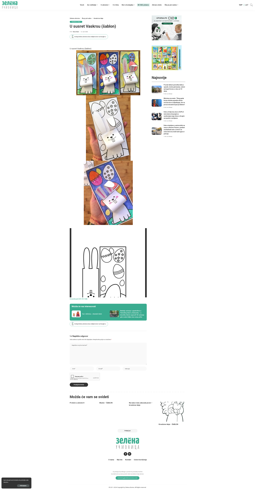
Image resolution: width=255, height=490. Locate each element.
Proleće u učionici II (77, 403)
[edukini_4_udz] (167, 57)
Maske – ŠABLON (105, 403)
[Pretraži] (251, 5)
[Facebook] (125, 454)
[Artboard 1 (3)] (167, 28)
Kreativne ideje (76, 21)
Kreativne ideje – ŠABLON (168, 424)
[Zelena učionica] (9, 5)
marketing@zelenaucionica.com (127, 478)
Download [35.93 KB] (78, 299)
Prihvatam (23, 485)
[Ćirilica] (240, 5)
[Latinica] (247, 5)
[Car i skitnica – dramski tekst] (89, 314)
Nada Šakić (76, 31)
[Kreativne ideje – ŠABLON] (172, 412)
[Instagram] (129, 454)
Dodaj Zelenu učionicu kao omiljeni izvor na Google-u (90, 36)
